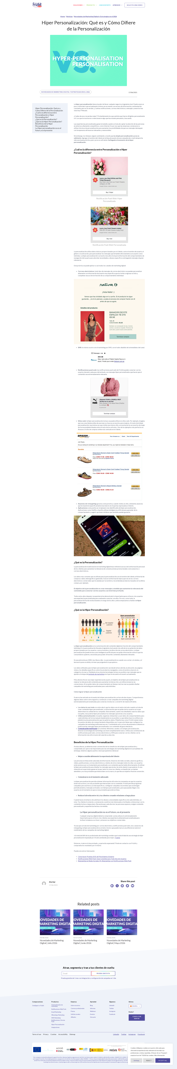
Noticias (69, 16)
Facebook (141, 1034)
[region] (150, 1054)
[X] (117, 885)
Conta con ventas (136, 1017)
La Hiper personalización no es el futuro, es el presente (48, 129)
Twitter (123, 1034)
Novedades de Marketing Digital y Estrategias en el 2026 (95, 16)
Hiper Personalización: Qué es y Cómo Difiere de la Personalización (49, 109)
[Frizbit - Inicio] (37, 5)
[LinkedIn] (122, 885)
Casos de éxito (105, 5)
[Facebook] (112, 885)
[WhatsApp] (127, 885)
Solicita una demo (135, 5)
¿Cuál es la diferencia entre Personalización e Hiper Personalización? (46, 115)
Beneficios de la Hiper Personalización (44, 125)
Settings (136, 1060)
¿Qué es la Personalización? (46, 119)
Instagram (132, 1034)
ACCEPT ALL (162, 1060)
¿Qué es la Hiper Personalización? (48, 121)
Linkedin (116, 1034)
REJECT (148, 1060)
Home (62, 16)
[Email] (132, 885)
